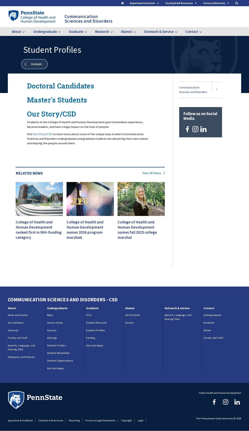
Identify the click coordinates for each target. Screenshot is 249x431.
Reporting (74, 420)
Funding (90, 337)
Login (140, 420)
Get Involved (132, 315)
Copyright (126, 420)
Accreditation (16, 322)
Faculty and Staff (18, 337)
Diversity (13, 330)
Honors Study (55, 322)
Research (102, 31)
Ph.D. (89, 315)
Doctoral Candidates (60, 85)
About (16, 31)
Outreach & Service (158, 31)
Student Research (96, 322)
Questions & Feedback (20, 420)
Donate (129, 322)
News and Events (18, 315)
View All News (151, 173)
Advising (52, 337)
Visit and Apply (55, 368)
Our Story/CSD (51, 113)
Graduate (76, 31)
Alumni (126, 31)
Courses (52, 330)
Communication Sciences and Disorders (193, 90)
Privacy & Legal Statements (100, 420)
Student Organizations (60, 360)
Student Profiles (56, 345)
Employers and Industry (21, 357)
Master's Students (57, 99)
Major (50, 315)
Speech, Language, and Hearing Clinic (21, 347)
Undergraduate (45, 31)
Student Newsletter (58, 353)
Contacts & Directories (50, 420)
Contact (191, 31)
